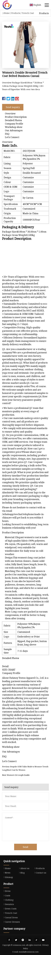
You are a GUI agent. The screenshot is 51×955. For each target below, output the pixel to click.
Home (7, 13)
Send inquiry (13, 107)
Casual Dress (11, 917)
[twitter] (16, 940)
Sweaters (9, 904)
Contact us (41, 872)
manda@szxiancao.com (29, 952)
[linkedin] (29, 940)
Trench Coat (28, 13)
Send (25, 847)
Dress (7, 891)
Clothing (9, 900)
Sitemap (9, 877)
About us (24, 868)
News (7, 872)
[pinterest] (23, 940)
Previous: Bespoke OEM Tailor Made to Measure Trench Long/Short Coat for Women (25, 768)
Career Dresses (12, 921)
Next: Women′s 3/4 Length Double (16, 775)
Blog (22, 872)
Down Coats (10, 908)
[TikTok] (36, 940)
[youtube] (43, 940)
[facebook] (9, 940)
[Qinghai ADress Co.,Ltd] (10, 5)
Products (15, 13)
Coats (7, 895)
